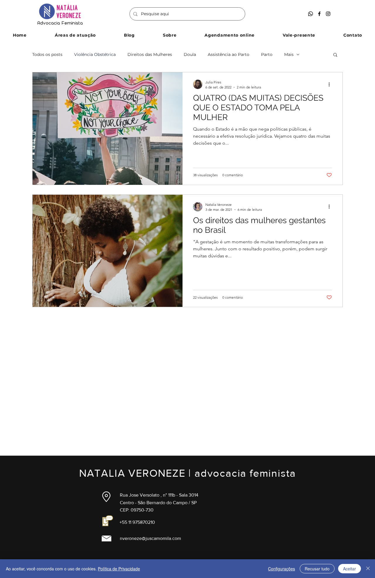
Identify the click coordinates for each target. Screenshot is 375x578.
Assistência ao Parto (228, 54)
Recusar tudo (317, 569)
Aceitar (349, 569)
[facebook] (319, 14)
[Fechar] (367, 568)
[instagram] (328, 14)
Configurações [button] (281, 569)
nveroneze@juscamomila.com (150, 538)
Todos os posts (47, 54)
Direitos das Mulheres (149, 54)
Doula (190, 54)
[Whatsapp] (310, 14)
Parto (266, 54)
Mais (289, 54)
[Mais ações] (331, 84)
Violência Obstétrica (95, 54)
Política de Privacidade (119, 569)
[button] (75, 35)
